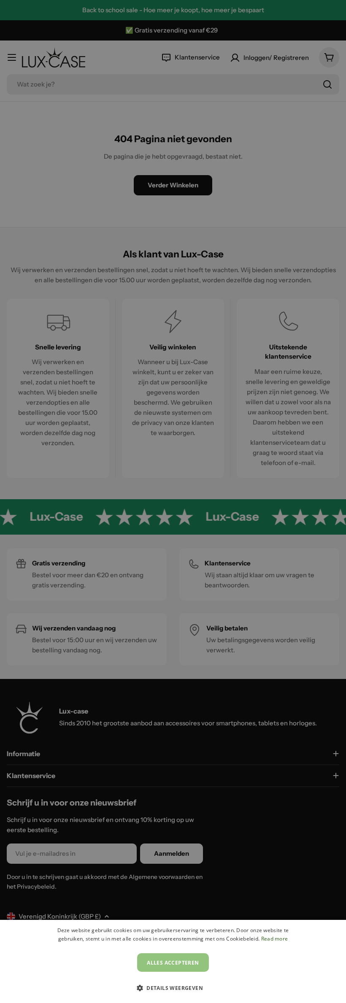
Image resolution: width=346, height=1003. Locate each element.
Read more (274, 938)
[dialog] (173, 961)
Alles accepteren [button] (173, 962)
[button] (173, 988)
